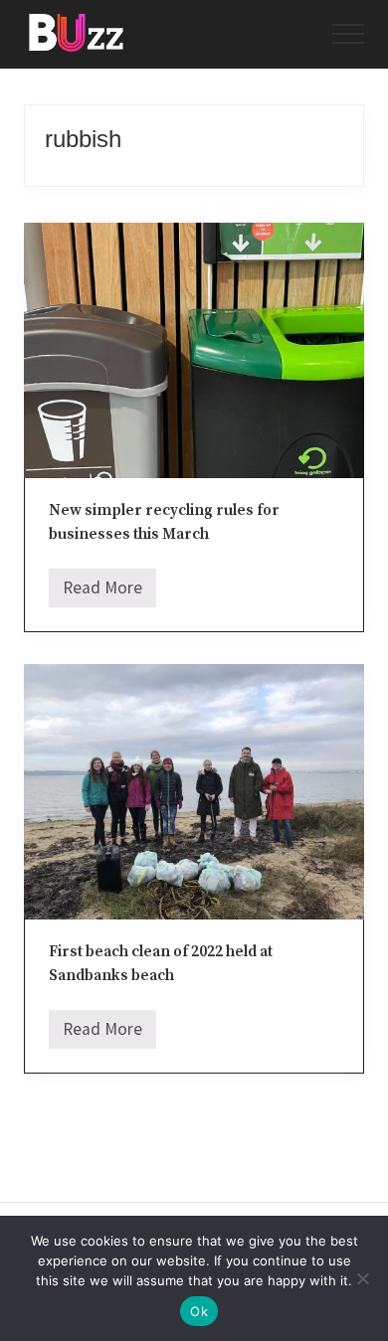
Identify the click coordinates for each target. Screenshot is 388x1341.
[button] (348, 34)
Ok (199, 1311)
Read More (102, 592)
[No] (363, 1278)
